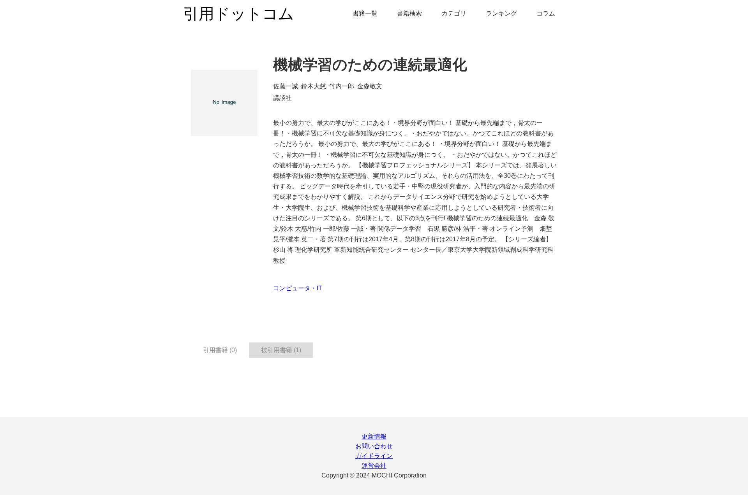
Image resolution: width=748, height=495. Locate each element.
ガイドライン (374, 456)
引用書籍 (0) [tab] (220, 350)
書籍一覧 (365, 13)
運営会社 (374, 465)
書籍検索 (409, 13)
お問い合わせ (374, 446)
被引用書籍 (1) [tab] (281, 350)
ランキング (501, 13)
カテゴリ (453, 13)
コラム (545, 13)
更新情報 (374, 436)
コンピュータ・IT (297, 288)
